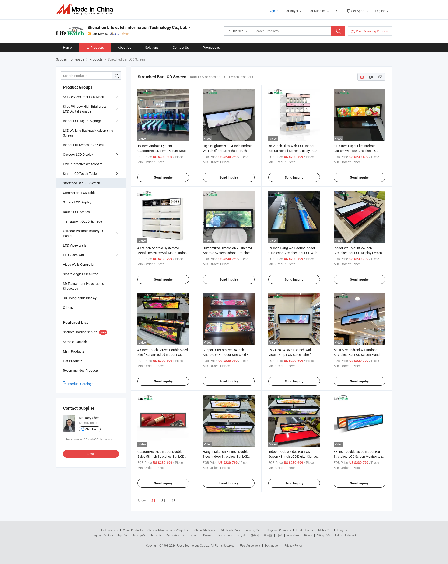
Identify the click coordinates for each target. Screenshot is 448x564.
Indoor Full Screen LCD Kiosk (83, 145)
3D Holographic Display (80, 298)
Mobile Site (325, 530)
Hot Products (109, 530)
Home (67, 47)
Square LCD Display (77, 202)
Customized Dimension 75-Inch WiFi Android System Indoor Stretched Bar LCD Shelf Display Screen (228, 253)
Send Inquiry (163, 177)
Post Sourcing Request (372, 31)
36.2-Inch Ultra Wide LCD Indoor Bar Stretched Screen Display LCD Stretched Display (292, 151)
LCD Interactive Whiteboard (83, 164)
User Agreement (250, 545)
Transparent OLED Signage (82, 221)
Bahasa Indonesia (346, 535)
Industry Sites (253, 530)
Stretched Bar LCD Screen (81, 183)
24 (153, 500)
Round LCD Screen (76, 212)
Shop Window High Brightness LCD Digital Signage (85, 108)
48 (173, 500)
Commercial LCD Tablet (80, 192)
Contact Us (181, 47)
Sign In (274, 11)
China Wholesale (205, 530)
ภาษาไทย (293, 535)
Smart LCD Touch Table (80, 173)
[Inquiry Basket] (338, 11)
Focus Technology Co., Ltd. (193, 545)
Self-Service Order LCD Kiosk (83, 97)
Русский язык (175, 535)
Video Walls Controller (78, 264)
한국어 (254, 535)
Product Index (304, 530)
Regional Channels (279, 530)
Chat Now (91, 429)
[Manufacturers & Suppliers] (86, 9)
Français (155, 535)
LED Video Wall (73, 255)
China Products (133, 530)
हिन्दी (279, 535)
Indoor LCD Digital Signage (82, 121)
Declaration (272, 545)
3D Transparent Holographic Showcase (83, 286)
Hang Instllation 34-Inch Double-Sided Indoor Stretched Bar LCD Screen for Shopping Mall (226, 456)
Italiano (193, 535)
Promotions (211, 47)
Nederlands (225, 535)
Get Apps (357, 11)
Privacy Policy (293, 545)
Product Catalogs (80, 384)
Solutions (152, 47)
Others (68, 307)
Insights (342, 530)
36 (163, 500)
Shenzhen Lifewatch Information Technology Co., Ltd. (137, 27)
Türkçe (308, 535)
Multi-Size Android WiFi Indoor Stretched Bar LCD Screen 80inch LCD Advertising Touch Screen (357, 354)
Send (91, 453)
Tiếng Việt (323, 535)
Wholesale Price (230, 530)
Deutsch (208, 535)
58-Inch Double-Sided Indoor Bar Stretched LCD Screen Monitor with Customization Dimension (359, 456)
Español (122, 535)
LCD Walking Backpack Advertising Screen (88, 133)
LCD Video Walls (74, 245)
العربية (241, 535)
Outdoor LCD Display (78, 154)
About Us (124, 47)
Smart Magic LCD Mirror (80, 274)
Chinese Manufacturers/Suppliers (168, 530)
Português (139, 535)
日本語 (268, 535)
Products (97, 47)
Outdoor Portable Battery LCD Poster (84, 233)
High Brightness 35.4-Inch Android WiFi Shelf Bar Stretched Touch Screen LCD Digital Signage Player (227, 151)
